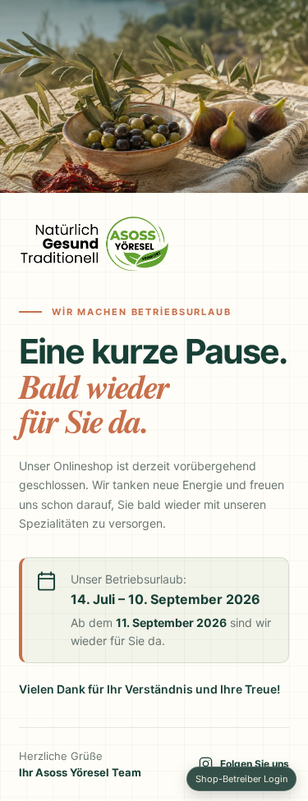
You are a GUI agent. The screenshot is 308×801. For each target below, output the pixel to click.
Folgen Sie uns (254, 764)
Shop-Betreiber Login (241, 779)
